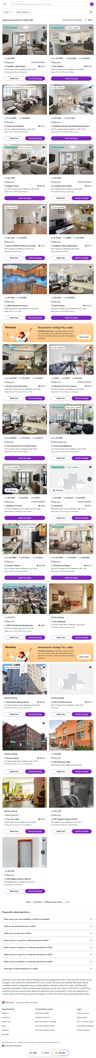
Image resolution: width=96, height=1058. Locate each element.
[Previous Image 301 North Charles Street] (6, 679)
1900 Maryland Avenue (17, 305)
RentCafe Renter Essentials (45, 1022)
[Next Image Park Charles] (89, 279)
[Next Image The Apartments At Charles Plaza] (43, 419)
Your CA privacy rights (85, 1022)
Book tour (14, 78)
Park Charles (59, 305)
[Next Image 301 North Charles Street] (43, 679)
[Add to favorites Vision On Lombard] (44, 87)
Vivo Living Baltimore (62, 446)
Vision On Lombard (15, 126)
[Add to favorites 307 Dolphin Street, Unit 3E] (90, 780)
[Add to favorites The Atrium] (90, 28)
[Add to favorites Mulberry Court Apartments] (90, 207)
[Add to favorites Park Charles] (90, 267)
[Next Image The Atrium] (89, 40)
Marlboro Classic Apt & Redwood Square (71, 126)
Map (35, 1053)
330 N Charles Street (62, 702)
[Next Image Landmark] (89, 479)
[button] (24, 39)
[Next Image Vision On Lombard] (43, 99)
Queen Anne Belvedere (17, 386)
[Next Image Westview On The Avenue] (89, 359)
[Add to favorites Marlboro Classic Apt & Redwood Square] (90, 87)
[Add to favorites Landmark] (90, 467)
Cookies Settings (83, 1030)
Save (46, 1053)
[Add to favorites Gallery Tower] (44, 147)
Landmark (57, 506)
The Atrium (58, 66)
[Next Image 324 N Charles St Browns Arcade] (43, 219)
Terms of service (83, 1013)
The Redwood (59, 621)
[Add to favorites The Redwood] (90, 587)
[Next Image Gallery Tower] (43, 159)
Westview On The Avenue (65, 386)
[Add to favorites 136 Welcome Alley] (90, 723)
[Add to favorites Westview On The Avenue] (90, 347)
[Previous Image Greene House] (6, 735)
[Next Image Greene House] (43, 735)
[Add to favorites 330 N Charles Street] (90, 667)
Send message (35, 78)
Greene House (13, 758)
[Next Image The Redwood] (89, 599)
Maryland (38, 902)
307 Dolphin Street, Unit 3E (65, 819)
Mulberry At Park (14, 506)
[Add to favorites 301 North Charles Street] (44, 667)
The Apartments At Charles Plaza (22, 446)
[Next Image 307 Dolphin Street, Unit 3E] (89, 792)
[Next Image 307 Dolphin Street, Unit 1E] (43, 852)
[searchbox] (51, 4)
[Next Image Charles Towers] (43, 539)
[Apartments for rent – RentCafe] (8, 1002)
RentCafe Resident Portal (45, 1030)
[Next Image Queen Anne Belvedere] (43, 359)
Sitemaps (5, 1034)
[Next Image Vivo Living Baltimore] (89, 419)
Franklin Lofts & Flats (16, 66)
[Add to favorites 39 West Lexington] (90, 527)
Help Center (6, 1022)
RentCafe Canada (42, 1013)
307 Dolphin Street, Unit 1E (19, 879)
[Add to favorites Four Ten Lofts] (44, 780)
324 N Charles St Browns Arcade (21, 246)
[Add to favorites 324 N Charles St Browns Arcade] (44, 207)
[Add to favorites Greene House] (44, 723)
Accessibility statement (85, 1026)
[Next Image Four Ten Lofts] (43, 792)
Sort (90, 20)
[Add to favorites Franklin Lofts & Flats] (44, 28)
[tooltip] (9, 62)
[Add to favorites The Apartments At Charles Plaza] (44, 407)
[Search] (92, 4)
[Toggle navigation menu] (4, 4)
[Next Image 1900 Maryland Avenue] (43, 279)
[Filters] (91, 12)
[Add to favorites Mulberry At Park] (44, 467)
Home (28, 902)
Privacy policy (82, 1017)
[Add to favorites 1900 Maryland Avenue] (44, 267)
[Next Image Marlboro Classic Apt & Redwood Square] (89, 99)
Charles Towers (13, 565)
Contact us (6, 1017)
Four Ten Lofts (13, 819)
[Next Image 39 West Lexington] (89, 539)
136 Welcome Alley (61, 762)
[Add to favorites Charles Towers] (44, 527)
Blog (3, 1026)
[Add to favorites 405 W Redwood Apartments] (44, 587)
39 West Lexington (61, 565)
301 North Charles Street (18, 702)
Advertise (5, 1030)
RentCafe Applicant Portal (45, 1026)
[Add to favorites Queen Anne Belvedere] (44, 347)
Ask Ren (62, 1053)
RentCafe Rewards (42, 1017)
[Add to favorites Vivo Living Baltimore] (90, 407)
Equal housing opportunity (12, 1045)
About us (5, 1013)
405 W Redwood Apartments (20, 625)
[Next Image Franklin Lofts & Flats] (43, 40)
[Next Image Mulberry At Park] (43, 479)
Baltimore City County (53, 902)
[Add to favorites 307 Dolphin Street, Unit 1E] (44, 840)
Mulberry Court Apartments (65, 246)
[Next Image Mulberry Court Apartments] (89, 219)
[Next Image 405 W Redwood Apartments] (43, 599)
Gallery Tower (13, 186)
